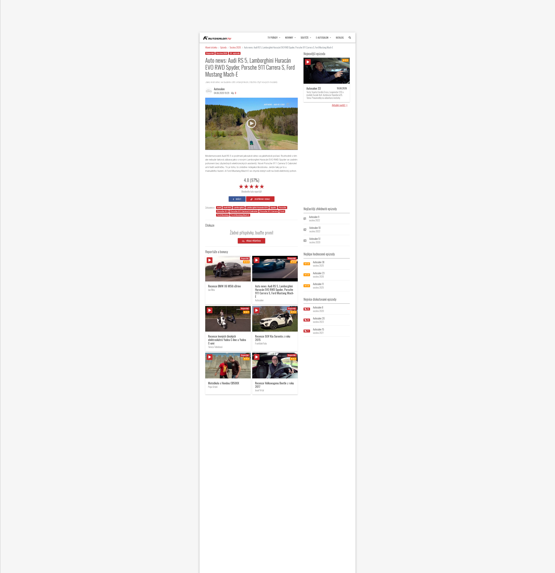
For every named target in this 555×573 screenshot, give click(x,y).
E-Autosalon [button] (322, 37)
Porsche (282, 208)
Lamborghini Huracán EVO (257, 208)
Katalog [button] (340, 37)
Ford (282, 211)
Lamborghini (239, 208)
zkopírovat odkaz (262, 198)
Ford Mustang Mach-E (240, 215)
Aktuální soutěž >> (340, 105)
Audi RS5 (227, 208)
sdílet (238, 198)
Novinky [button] (289, 37)
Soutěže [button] (304, 37)
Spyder (273, 208)
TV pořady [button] (273, 37)
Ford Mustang (223, 215)
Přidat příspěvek (253, 240)
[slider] (251, 186)
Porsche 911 (222, 211)
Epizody (223, 47)
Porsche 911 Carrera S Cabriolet (244, 211)
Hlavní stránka (211, 47)
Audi (219, 208)
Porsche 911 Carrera (269, 211)
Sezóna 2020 (235, 47)
